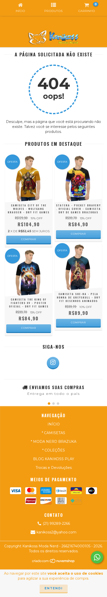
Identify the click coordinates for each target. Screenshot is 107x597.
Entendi (54, 588)
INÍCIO (54, 424)
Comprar (28, 239)
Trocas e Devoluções (54, 467)
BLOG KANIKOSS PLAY (53, 459)
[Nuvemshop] (53, 562)
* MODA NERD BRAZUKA (53, 441)
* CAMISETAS (53, 433)
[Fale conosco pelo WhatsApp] (97, 557)
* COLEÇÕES (53, 450)
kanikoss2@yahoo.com (56, 532)
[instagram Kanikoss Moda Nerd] (53, 363)
